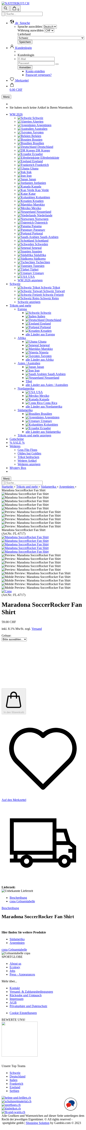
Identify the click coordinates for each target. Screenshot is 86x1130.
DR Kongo (42, 150)
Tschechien (42, 262)
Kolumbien (42, 197)
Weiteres (15, 446)
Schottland (41, 240)
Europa (22, 309)
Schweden (41, 244)
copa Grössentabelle (22, 901)
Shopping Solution (37, 1123)
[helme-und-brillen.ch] (16, 1097)
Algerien (37, 121)
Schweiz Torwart (53, 291)
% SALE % (17, 442)
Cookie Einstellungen (23, 1013)
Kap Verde (41, 190)
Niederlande (44, 215)
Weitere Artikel (27, 460)
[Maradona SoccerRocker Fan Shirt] (25, 537)
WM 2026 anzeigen (30, 280)
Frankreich (41, 165)
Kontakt (15, 988)
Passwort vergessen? (39, 75)
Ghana (33, 168)
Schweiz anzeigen (29, 302)
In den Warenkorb (14, 712)
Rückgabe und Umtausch (26, 995)
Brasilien (38, 143)
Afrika (22, 338)
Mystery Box (18, 468)
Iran (29, 175)
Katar (32, 193)
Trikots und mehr (20, 305)
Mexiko (36, 208)
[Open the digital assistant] (70, 1104)
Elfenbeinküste (49, 157)
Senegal (36, 247)
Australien (40, 128)
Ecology (15, 967)
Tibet (29, 381)
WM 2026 (16, 114)
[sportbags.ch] (11, 1105)
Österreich (41, 222)
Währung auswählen (31, 30)
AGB (13, 1002)
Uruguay (38, 273)
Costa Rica (50, 403)
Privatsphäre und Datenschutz (28, 1006)
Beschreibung (18, 897)
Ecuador (37, 154)
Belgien (36, 136)
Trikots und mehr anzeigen (34, 435)
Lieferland (24, 34)
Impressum (16, 999)
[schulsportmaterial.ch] (16, 1101)
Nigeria (43, 352)
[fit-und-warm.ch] (13, 1112)
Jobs (12, 970)
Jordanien (39, 183)
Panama (36, 226)
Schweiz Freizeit (53, 294)
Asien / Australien (29, 363)
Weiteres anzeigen (29, 464)
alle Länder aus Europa (40, 334)
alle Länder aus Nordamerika (44, 406)
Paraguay (39, 229)
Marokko (38, 204)
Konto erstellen (35, 71)
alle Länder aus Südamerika (43, 431)
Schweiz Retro (49, 298)
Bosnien (36, 139)
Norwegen (41, 219)
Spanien (36, 251)
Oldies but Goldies (29, 453)
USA (31, 276)
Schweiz (37, 118)
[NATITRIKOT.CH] (15, 3)
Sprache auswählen (30, 26)
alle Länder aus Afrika (40, 359)
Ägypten (38, 132)
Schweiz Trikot (50, 287)
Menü (6, 96)
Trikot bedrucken (28, 457)
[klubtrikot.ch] (11, 1108)
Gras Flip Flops (27, 449)
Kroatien (38, 201)
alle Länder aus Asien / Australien (47, 385)
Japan (32, 179)
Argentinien (43, 125)
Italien (41, 316)
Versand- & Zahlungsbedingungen (31, 991)
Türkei (33, 269)
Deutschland (45, 146)
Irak (29, 172)
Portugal (37, 233)
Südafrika (39, 255)
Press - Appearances (22, 974)
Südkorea (39, 258)
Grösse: (6, 635)
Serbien (14, 1091)
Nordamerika (26, 388)
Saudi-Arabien (48, 237)
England (37, 161)
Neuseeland (43, 211)
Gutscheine (17, 439)
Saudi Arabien (56, 374)
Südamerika (25, 410)
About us (15, 963)
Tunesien (38, 266)
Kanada (36, 186)
